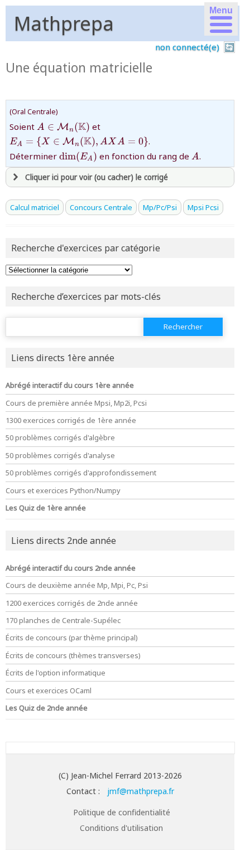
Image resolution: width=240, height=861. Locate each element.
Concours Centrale (101, 207)
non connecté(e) (187, 46)
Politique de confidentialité (121, 812)
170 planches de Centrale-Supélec (63, 620)
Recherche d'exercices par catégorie (85, 248)
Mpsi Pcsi (203, 207)
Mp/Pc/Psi (160, 207)
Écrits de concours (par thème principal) (72, 638)
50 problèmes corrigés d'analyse (60, 455)
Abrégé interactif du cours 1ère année (70, 385)
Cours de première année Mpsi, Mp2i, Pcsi (76, 403)
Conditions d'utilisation (121, 828)
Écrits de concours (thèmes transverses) (73, 655)
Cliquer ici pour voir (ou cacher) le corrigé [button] (96, 177)
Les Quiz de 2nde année (47, 708)
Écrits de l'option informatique (55, 673)
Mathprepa (64, 23)
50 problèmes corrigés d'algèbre (60, 437)
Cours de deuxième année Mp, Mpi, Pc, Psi (77, 585)
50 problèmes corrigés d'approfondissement (81, 473)
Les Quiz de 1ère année (46, 508)
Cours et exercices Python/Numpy (63, 490)
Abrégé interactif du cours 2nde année (71, 568)
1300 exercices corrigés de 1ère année (71, 420)
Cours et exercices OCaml (49, 690)
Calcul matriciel (34, 207)
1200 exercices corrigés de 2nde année (72, 603)
